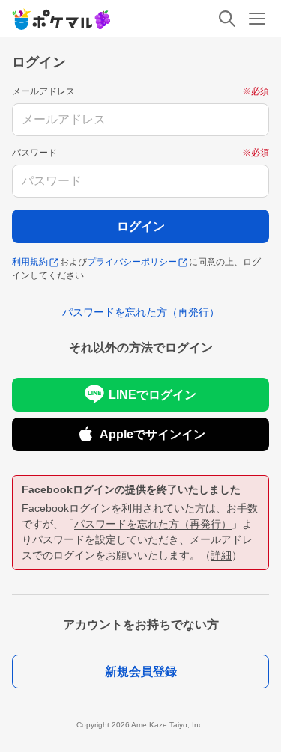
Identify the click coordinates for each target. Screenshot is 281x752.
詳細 (221, 555)
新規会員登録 (141, 671)
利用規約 (30, 262)
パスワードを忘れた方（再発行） (153, 524)
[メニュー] (257, 19)
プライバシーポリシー (132, 262)
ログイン (141, 226)
